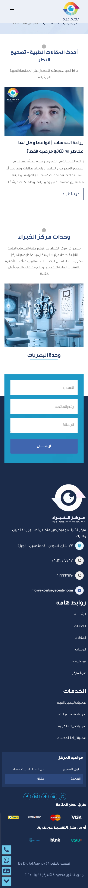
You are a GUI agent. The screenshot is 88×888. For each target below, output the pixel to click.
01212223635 (64, 575)
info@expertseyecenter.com (52, 590)
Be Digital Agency (31, 863)
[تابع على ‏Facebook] (27, 796)
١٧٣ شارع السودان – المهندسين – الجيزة (45, 546)
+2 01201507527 (62, 561)
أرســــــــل (44, 446)
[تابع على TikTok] (45, 796)
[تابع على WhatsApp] (62, 796)
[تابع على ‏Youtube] (53, 796)
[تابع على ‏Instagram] (36, 796)
